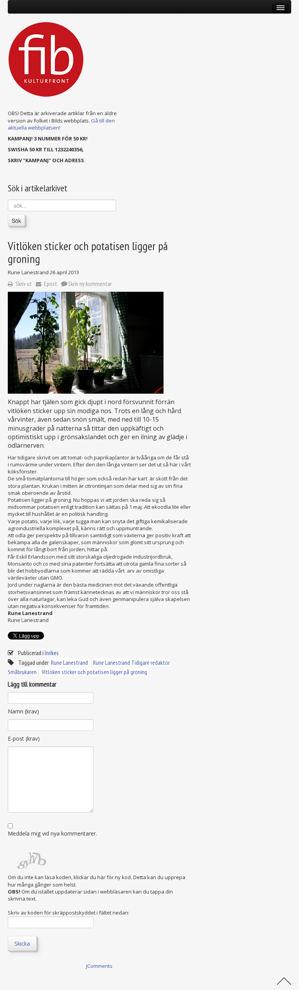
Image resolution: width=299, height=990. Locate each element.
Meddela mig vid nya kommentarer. (52, 833)
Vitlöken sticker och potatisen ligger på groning (94, 672)
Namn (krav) (23, 711)
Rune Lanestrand (69, 662)
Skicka (22, 943)
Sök (16, 220)
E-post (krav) (24, 738)
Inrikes (52, 653)
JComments (99, 965)
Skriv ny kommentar (90, 283)
